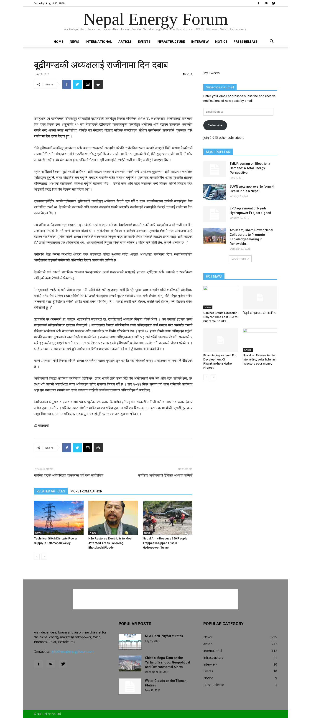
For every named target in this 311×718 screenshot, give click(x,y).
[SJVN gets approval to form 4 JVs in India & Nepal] (214, 192)
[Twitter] (273, 3)
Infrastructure (171, 41)
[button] (271, 42)
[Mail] (266, 3)
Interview (200, 41)
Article (125, 41)
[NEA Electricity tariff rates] (130, 642)
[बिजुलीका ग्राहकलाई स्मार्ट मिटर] (260, 297)
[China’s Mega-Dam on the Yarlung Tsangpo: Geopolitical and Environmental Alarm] (130, 663)
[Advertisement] (113, 104)
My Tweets (211, 73)
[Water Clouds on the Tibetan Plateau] (130, 686)
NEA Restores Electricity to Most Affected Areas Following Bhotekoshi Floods (110, 543)
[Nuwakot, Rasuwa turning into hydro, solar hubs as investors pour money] (260, 340)
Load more (239, 259)
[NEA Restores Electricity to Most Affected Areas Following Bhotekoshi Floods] (113, 518)
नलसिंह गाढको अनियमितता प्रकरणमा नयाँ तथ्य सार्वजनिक (68, 475)
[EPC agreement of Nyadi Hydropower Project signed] (214, 214)
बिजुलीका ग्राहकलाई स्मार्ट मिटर (259, 313)
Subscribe (215, 125)
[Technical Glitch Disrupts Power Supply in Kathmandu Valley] (59, 518)
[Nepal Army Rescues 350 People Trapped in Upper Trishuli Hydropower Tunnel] (167, 518)
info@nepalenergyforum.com (72, 651)
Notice (221, 41)
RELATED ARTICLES (51, 491)
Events (144, 41)
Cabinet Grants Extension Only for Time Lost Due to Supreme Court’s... (220, 317)
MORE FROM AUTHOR (86, 491)
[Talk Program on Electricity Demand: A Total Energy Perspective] (214, 169)
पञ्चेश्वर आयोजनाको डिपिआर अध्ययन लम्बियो (165, 475)
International (98, 41)
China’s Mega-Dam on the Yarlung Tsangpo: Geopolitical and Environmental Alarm (167, 662)
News (74, 41)
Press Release (245, 41)
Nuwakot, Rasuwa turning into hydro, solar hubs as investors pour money (259, 359)
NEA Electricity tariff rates (164, 636)
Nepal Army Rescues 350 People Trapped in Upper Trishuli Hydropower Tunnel (165, 543)
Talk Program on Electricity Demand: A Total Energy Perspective (250, 168)
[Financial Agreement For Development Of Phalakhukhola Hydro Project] (220, 340)
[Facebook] (258, 3)
